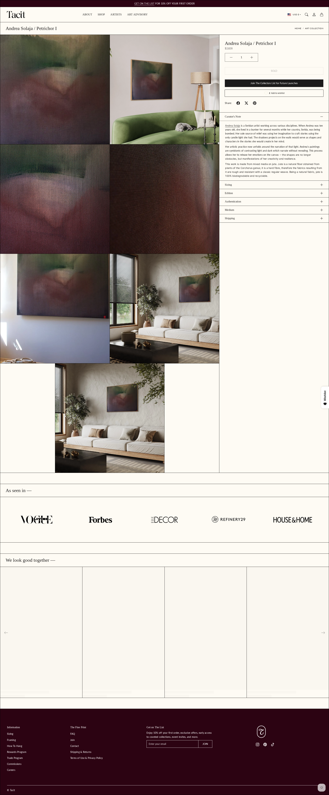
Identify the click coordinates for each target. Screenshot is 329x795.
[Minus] (231, 57)
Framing (11, 739)
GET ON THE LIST (144, 3)
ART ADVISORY (137, 14)
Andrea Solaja (232, 125)
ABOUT (87, 14)
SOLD (274, 70)
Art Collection (314, 28)
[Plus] (252, 57)
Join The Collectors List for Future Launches (274, 83)
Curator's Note (233, 116)
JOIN (205, 743)
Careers (11, 769)
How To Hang (14, 745)
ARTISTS (116, 14)
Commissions (14, 763)
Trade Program (15, 757)
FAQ (72, 733)
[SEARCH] (306, 14)
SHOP (101, 14)
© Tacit (11, 790)
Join (72, 739)
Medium (229, 209)
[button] (238, 103)
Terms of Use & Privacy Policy (86, 757)
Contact (74, 745)
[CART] (321, 14)
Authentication (233, 201)
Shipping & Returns (81, 751)
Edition (229, 193)
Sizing (228, 184)
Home (298, 28)
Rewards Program (16, 751)
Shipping (230, 218)
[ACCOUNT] (314, 14)
